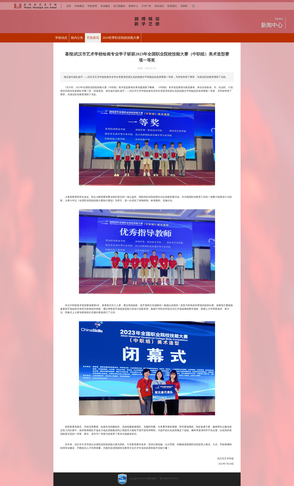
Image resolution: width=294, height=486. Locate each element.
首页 (68, 6)
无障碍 (183, 6)
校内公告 (77, 37)
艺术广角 (146, 6)
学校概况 (79, 6)
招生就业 (159, 6)
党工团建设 (119, 6)
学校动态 (61, 37)
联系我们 (172, 6)
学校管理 (92, 6)
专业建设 (105, 6)
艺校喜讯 (93, 37)
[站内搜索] (193, 6)
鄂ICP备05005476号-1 (169, 478)
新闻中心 (133, 6)
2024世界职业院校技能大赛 (121, 37)
